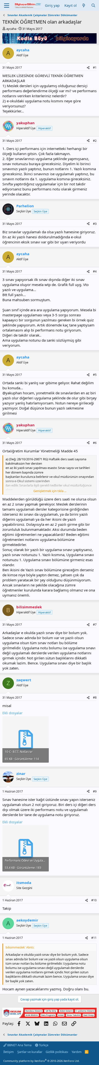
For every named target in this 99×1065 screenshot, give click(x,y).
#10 (94, 900)
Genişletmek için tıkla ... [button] (49, 491)
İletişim (8, 1052)
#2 (95, 141)
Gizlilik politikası (57, 1052)
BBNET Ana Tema (18, 1045)
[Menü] (6, 5)
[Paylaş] (88, 68)
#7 (95, 625)
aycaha (11, 28)
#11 (94, 938)
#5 (95, 375)
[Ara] (93, 5)
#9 (95, 791)
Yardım (76, 1052)
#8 (95, 697)
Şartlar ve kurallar (29, 1052)
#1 (95, 67)
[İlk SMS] (49, 1016)
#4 (95, 271)
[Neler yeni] (83, 5)
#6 (95, 443)
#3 (95, 224)
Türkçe (43, 1045)
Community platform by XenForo (41, 1061)
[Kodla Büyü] (49, 42)
